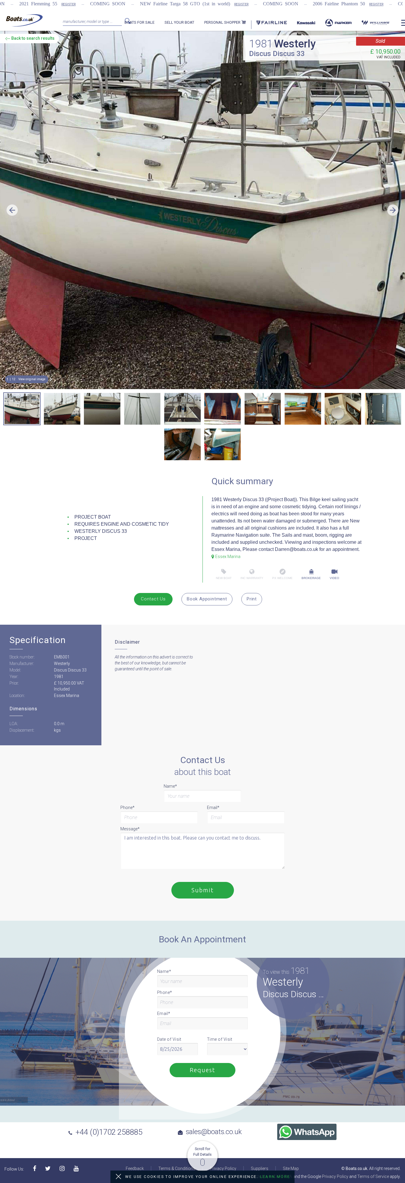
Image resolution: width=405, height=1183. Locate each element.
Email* (213, 807)
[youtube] (76, 1169)
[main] (24, 20)
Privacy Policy (223, 1168)
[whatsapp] (306, 1132)
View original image (31, 379)
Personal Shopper (222, 22)
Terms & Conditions (176, 1168)
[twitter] (48, 1169)
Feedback (135, 1168)
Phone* (127, 807)
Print (252, 599)
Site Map (291, 1168)
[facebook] (34, 1169)
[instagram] (62, 1169)
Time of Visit (219, 1039)
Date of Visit (169, 1039)
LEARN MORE (275, 1176)
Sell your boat (179, 22)
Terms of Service (373, 1176)
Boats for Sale (139, 22)
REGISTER (68, 4)
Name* (170, 786)
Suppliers (259, 1168)
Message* (130, 829)
